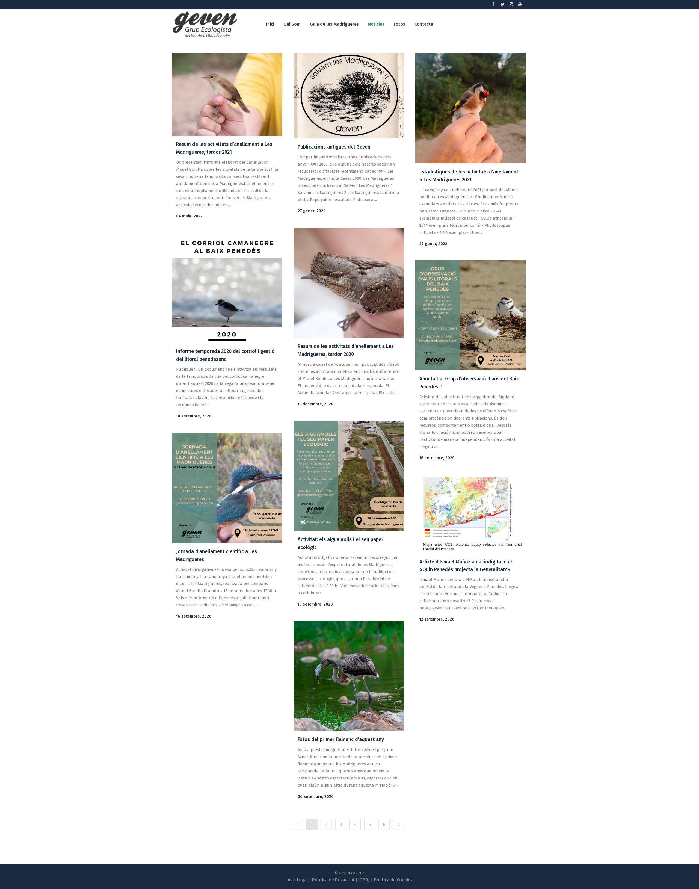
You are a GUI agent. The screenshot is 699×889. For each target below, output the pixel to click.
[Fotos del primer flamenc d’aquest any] (349, 676)
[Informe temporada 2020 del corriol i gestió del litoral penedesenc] (227, 287)
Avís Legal (298, 879)
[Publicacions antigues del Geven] (349, 95)
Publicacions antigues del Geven (334, 147)
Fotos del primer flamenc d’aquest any (341, 739)
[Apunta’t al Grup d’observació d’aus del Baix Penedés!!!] (470, 315)
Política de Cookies (393, 879)
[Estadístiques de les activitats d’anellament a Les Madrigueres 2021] (470, 108)
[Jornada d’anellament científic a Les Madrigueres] (227, 488)
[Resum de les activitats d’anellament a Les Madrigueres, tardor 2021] (227, 94)
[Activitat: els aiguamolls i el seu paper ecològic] (349, 476)
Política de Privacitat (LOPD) (341, 879)
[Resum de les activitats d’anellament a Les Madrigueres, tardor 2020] (349, 283)
